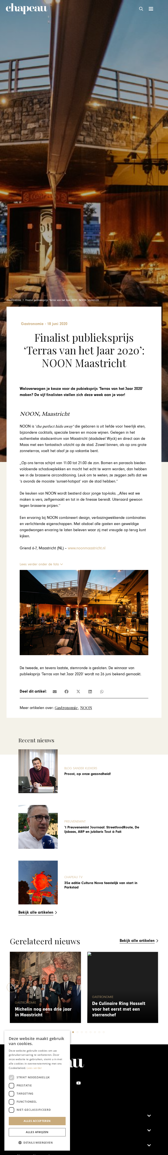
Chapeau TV (73, 877)
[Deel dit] (66, 691)
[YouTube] (79, 1083)
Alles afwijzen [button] (37, 1132)
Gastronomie (66, 707)
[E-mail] (55, 691)
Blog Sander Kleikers (80, 768)
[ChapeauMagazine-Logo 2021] (26, 8)
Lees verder (34, 1068)
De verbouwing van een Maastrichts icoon (116, 1012)
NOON (86, 707)
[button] (141, 8)
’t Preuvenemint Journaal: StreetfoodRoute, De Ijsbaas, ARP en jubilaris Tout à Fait (101, 829)
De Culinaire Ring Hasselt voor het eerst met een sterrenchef (41, 1009)
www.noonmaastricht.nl (86, 548)
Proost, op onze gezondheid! (87, 774)
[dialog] (37, 1091)
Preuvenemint (75, 821)
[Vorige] (12, 987)
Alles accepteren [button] (37, 1121)
